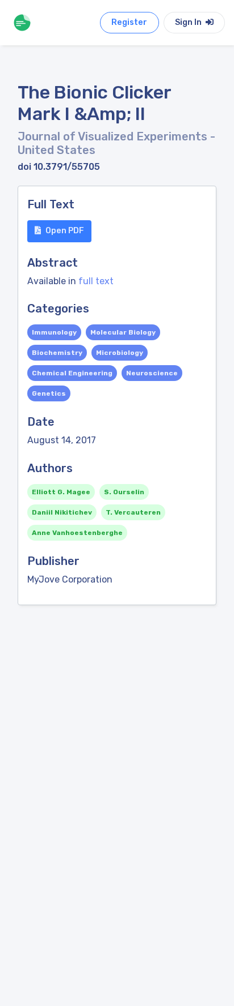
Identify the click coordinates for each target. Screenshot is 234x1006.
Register (129, 22)
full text (96, 281)
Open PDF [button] (64, 231)
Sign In (189, 22)
